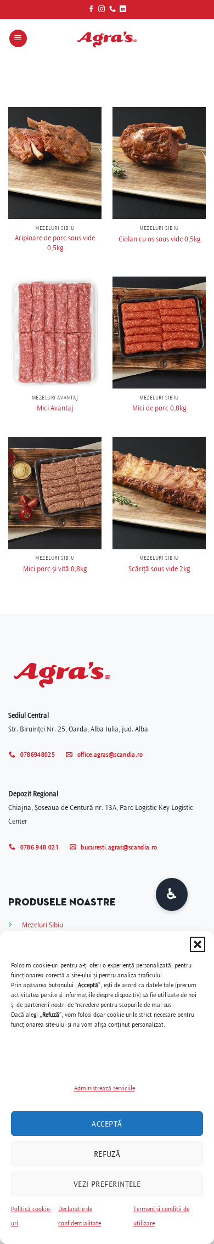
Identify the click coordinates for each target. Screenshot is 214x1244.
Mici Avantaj (55, 408)
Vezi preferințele (107, 1184)
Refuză (107, 1154)
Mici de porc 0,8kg (159, 408)
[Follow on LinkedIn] (123, 9)
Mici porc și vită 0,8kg (55, 568)
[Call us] (112, 9)
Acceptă (107, 1124)
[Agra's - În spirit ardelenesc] (107, 38)
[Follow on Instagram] (101, 9)
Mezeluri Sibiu (42, 925)
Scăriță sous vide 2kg (159, 568)
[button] (197, 944)
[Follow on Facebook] (91, 9)
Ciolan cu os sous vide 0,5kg (159, 239)
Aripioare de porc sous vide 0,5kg (55, 242)
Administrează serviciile (104, 1088)
